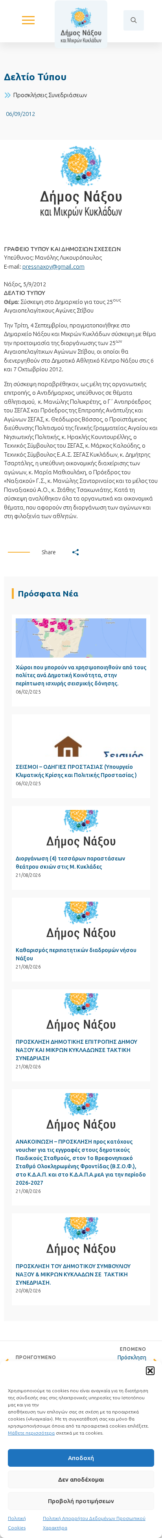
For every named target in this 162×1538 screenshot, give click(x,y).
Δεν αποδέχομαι (81, 1479)
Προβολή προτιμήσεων (81, 1501)
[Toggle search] (133, 20)
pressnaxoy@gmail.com (53, 266)
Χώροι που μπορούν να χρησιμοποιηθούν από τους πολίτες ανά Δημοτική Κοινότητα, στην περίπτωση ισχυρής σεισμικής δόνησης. (81, 675)
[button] (150, 1371)
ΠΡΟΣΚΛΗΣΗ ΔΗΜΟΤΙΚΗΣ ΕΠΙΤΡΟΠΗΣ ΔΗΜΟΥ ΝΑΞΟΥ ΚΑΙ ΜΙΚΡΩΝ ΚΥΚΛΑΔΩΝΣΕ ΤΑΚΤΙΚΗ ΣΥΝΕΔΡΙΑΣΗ (76, 1050)
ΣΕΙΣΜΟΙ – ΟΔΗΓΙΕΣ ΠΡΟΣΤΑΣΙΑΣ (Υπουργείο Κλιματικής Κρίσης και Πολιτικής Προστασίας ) (76, 771)
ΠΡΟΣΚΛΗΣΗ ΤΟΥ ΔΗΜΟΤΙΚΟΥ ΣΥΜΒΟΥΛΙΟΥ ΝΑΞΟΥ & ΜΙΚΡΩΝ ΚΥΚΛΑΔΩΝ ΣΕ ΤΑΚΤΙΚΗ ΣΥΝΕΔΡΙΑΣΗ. (73, 1274)
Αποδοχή (81, 1458)
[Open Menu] (28, 20)
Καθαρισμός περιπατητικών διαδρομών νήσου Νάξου (76, 954)
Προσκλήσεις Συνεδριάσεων (50, 95)
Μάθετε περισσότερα (31, 1432)
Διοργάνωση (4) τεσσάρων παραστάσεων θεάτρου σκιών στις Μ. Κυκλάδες (70, 862)
